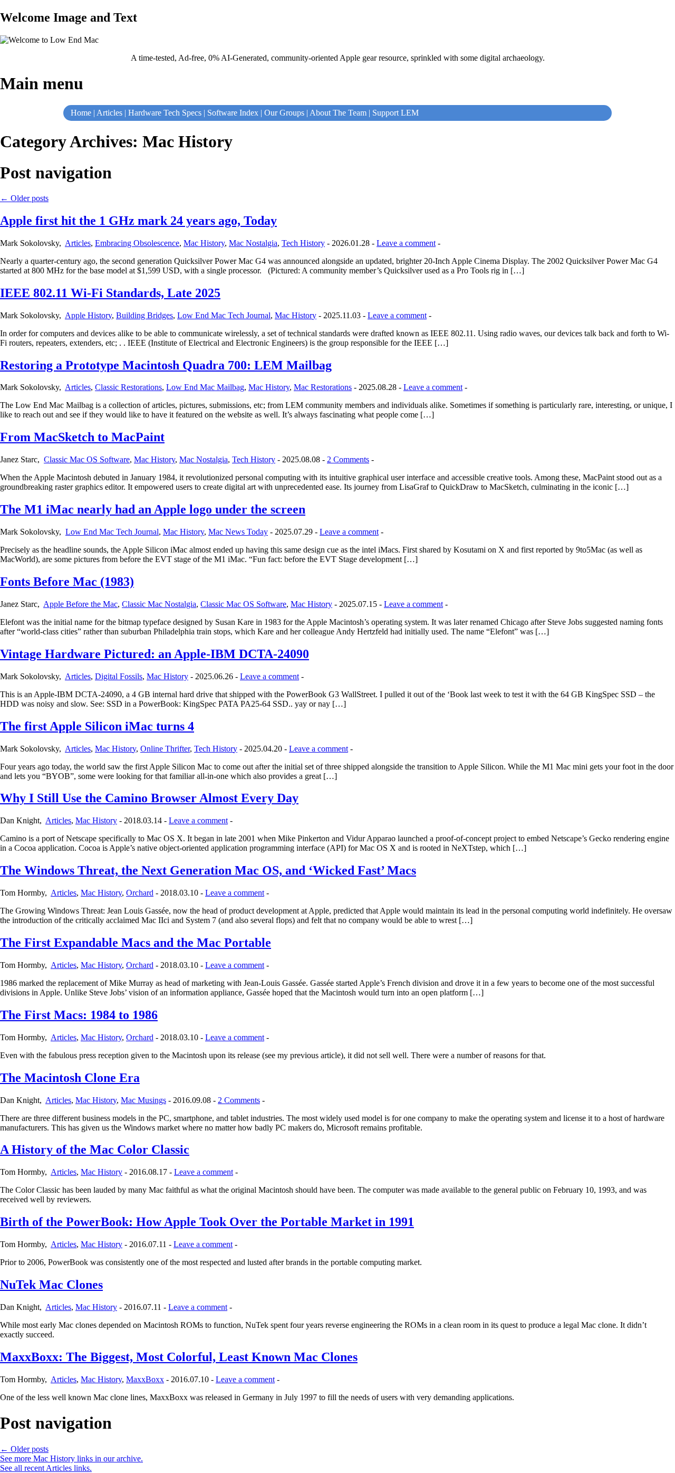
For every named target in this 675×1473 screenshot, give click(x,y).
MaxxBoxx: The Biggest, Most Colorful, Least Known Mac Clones (179, 1357)
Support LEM (395, 112)
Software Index (232, 112)
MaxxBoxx (145, 1379)
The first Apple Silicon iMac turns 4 (97, 726)
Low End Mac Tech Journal (224, 315)
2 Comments (348, 459)
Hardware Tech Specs (164, 112)
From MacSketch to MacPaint (82, 437)
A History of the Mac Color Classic (94, 1149)
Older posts (24, 198)
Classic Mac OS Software (87, 459)
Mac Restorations (323, 387)
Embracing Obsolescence (137, 243)
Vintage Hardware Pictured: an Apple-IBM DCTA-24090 (154, 654)
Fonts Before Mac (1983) (67, 581)
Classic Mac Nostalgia (159, 604)
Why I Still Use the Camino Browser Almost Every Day (149, 798)
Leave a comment (406, 243)
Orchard (139, 892)
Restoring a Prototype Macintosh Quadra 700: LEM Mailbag (166, 365)
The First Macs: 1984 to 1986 (79, 1015)
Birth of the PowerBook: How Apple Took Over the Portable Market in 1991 (207, 1222)
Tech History (303, 243)
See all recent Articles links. (46, 1468)
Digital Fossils (118, 676)
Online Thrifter (165, 748)
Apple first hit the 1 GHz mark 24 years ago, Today (138, 220)
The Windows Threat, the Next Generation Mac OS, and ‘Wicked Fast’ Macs (208, 870)
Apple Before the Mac (80, 604)
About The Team (338, 112)
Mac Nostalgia (253, 243)
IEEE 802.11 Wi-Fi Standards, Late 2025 (110, 293)
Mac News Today (238, 531)
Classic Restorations (128, 387)
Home (81, 112)
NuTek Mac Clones (51, 1284)
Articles (109, 112)
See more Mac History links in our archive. (71, 1458)
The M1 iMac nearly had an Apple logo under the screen (152, 509)
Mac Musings (143, 1100)
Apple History (88, 315)
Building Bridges (144, 315)
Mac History (204, 243)
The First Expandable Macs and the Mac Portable (135, 942)
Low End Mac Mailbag (205, 387)
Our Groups (284, 112)
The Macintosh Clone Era (70, 1078)
